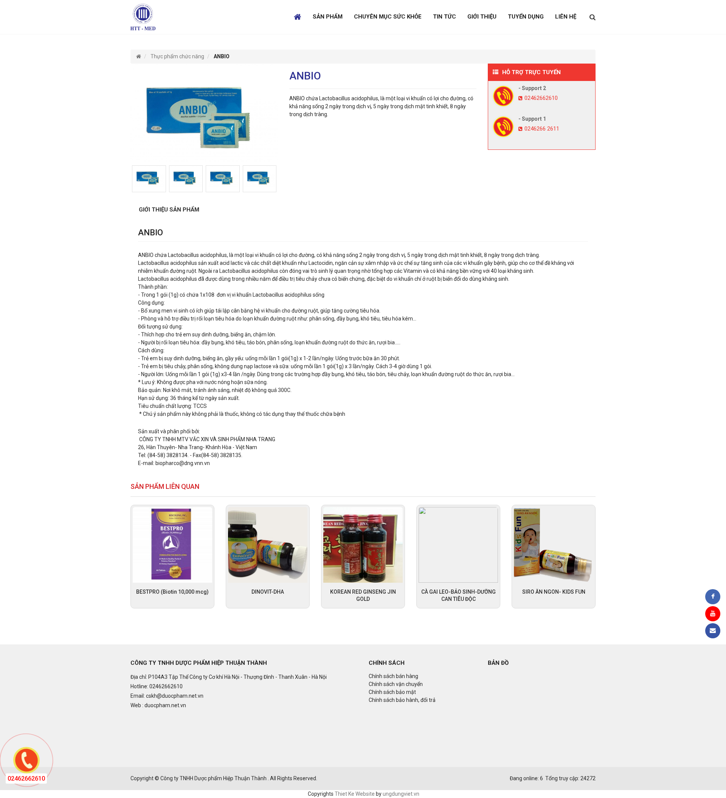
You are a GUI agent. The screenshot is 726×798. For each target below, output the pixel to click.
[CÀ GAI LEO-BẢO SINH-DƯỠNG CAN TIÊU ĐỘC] (458, 544)
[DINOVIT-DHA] (267, 544)
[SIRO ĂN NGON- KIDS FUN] (553, 544)
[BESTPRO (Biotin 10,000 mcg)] (172, 544)
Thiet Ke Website (355, 794)
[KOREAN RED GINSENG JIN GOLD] (363, 544)
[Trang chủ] (138, 56)
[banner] (142, 17)
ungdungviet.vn (401, 794)
